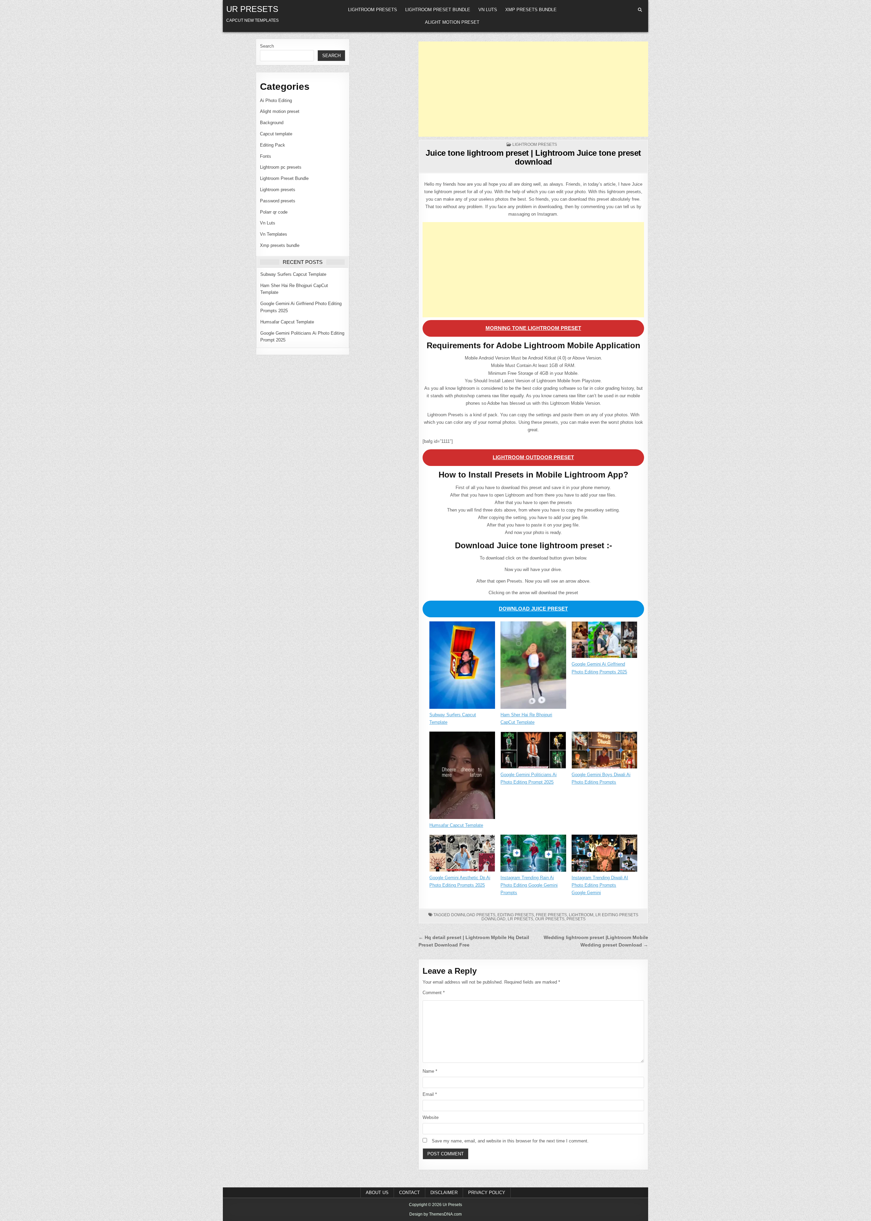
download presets (473, 915)
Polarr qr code (273, 212)
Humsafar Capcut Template (287, 321)
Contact (409, 1192)
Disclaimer (444, 1192)
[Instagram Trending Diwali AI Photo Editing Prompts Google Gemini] (604, 854)
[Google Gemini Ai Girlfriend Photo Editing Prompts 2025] (604, 641)
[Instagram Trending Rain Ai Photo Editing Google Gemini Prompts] (533, 854)
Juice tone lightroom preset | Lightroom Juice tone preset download (533, 157)
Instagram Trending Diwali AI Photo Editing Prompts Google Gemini (600, 885)
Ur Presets (252, 9)
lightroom (581, 915)
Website (431, 1117)
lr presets (520, 919)
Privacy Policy (486, 1192)
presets (576, 919)
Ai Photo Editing (276, 100)
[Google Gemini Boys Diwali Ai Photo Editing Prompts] (604, 751)
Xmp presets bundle (531, 9)
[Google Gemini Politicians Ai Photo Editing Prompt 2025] (533, 751)
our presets (549, 919)
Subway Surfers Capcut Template (293, 274)
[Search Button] (640, 9)
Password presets (277, 200)
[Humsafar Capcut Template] (462, 776)
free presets (551, 915)
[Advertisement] (533, 89)
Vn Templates (273, 234)
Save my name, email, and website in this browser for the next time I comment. (510, 1140)
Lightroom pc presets (280, 167)
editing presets (515, 915)
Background (271, 122)
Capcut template (276, 133)
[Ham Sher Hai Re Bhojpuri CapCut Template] (533, 666)
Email (430, 1094)
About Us (377, 1192)
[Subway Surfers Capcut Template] (462, 666)
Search (267, 46)
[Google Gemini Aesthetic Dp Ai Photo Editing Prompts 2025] (462, 854)
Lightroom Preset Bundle (437, 9)
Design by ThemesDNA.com (435, 1214)
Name (430, 1071)
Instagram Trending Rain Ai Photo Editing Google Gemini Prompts (529, 885)
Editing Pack (272, 145)
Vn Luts (487, 9)
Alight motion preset (452, 22)
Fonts (265, 156)
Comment (434, 992)
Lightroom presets (372, 9)
